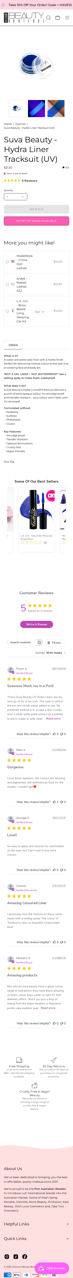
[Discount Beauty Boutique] (24, 17)
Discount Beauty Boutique (26, 1267)
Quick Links (15, 1238)
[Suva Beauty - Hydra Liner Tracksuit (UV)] (17, 108)
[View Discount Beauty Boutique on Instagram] (7, 1257)
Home (8, 124)
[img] (65, 167)
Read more (53, 718)
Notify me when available (36, 220)
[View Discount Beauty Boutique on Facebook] (25, 1257)
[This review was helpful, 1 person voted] (54, 802)
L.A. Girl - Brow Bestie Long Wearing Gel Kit (23, 311)
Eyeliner (20, 124)
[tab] (13, 344)
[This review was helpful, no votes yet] (54, 734)
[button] (48, 17)
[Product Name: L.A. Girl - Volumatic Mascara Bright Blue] (36, 519)
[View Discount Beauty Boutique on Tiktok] (16, 1257)
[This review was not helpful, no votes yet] (61, 734)
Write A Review (36, 624)
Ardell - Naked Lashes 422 (22, 284)
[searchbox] (21, 642)
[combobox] (51, 653)
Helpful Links (16, 1224)
